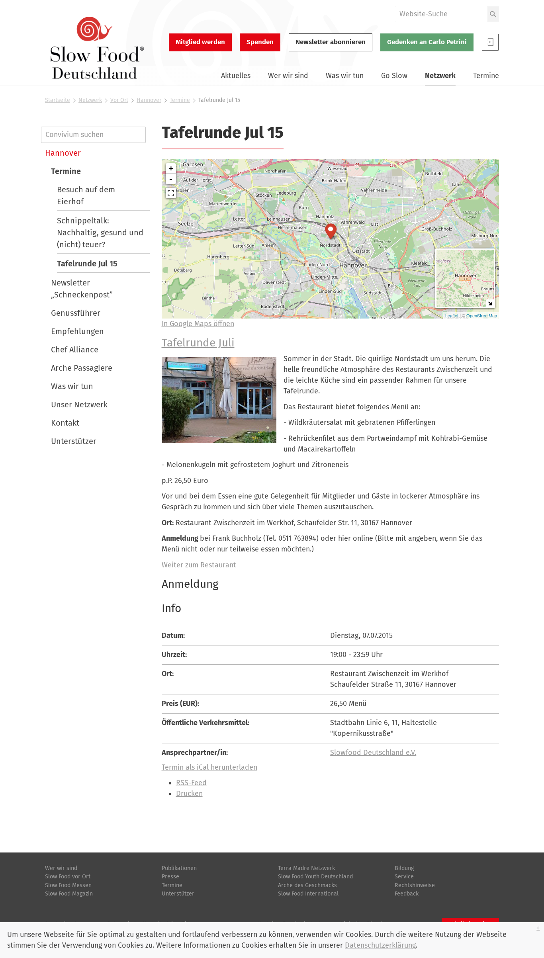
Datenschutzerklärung (380, 945)
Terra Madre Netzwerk (306, 868)
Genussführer (75, 313)
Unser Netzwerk (79, 404)
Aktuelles (235, 75)
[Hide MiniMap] (490, 303)
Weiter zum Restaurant (199, 565)
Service (404, 876)
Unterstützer (73, 441)
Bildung (404, 868)
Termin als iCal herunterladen (209, 767)
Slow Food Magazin (69, 893)
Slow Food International (308, 893)
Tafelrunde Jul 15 (87, 263)
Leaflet (451, 315)
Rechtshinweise (415, 885)
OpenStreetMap (481, 315)
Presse (170, 876)
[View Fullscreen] (171, 193)
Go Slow (394, 75)
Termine (486, 75)
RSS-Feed (191, 782)
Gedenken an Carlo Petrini (427, 42)
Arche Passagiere (81, 368)
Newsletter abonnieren (330, 42)
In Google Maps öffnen (198, 323)
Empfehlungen (77, 331)
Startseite (57, 100)
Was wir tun (345, 75)
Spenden (260, 42)
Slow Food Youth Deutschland (315, 876)
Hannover (149, 100)
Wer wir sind (288, 75)
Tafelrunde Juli (198, 342)
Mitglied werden (200, 42)
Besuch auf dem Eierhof (86, 195)
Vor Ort (119, 100)
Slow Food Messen (68, 885)
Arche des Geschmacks (307, 885)
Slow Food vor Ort (67, 876)
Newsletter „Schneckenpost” (82, 288)
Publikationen (179, 868)
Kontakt (65, 423)
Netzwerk (440, 75)
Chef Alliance (74, 349)
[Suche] (493, 14)
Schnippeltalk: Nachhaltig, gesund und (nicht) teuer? (100, 232)
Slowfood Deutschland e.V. (373, 752)
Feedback (407, 893)
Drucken (189, 793)
